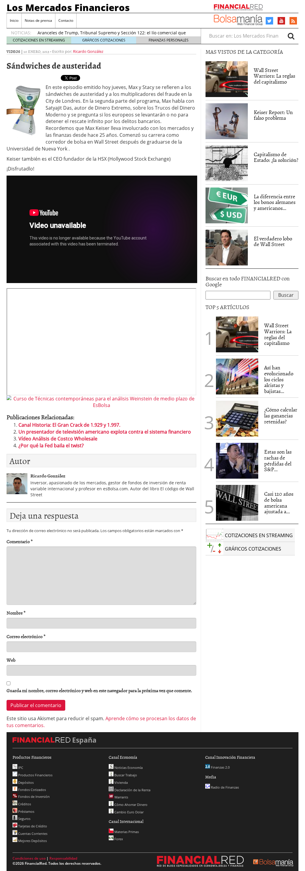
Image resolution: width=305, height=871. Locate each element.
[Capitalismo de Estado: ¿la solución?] (227, 162)
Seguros (23, 818)
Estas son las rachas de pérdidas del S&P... (278, 460)
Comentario (20, 541)
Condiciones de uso (29, 858)
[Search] (291, 36)
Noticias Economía (128, 767)
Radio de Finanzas (224, 787)
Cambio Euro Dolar (128, 812)
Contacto (65, 20)
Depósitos (25, 782)
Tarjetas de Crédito (32, 826)
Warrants (120, 797)
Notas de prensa (38, 20)
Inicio (14, 20)
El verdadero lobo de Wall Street (273, 241)
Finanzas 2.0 (220, 767)
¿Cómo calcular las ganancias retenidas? (280, 415)
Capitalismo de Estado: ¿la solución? (276, 157)
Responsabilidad (63, 858)
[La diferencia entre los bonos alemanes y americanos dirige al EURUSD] (227, 205)
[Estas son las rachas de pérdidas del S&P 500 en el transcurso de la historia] (237, 461)
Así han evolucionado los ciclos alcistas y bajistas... (278, 379)
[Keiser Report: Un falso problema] (227, 121)
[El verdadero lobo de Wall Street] (227, 247)
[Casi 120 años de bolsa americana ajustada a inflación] (237, 503)
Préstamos (25, 811)
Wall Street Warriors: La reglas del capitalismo (274, 76)
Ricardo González (88, 51)
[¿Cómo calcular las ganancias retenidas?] (237, 419)
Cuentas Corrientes (32, 833)
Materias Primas (126, 831)
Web (11, 660)
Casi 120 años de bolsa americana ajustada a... (278, 502)
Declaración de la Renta (131, 790)
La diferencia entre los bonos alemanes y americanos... (274, 202)
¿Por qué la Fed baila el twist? (51, 445)
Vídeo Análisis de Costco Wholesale (57, 438)
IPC (20, 767)
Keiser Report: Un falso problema (273, 115)
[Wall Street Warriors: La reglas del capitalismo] (227, 78)
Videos (13, 51)
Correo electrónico (26, 636)
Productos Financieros (34, 775)
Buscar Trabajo (125, 775)
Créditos (24, 804)
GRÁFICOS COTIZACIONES (103, 40)
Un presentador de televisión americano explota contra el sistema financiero (104, 431)
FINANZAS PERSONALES (169, 40)
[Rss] (293, 21)
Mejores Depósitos (32, 840)
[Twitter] (269, 21)
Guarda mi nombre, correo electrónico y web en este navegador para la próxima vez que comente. (99, 690)
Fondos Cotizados (31, 789)
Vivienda (120, 782)
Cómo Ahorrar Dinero (130, 804)
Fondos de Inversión (33, 796)
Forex (118, 839)
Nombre (16, 612)
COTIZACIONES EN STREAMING (39, 40)
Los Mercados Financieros (68, 7)
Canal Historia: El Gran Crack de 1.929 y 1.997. (69, 425)
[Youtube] (281, 20)
